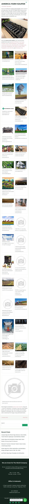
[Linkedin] (19, 502)
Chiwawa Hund (4, 43)
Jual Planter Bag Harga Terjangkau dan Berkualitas (12, 453)
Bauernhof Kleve (15, 42)
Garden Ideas (21, 46)
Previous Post (4, 417)
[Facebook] (10, 502)
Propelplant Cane (5, 48)
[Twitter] (13, 502)
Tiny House (21, 42)
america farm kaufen (17, 406)
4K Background (22, 45)
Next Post (25, 417)
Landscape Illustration (6, 45)
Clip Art (11, 48)
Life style (4, 6)
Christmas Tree (19, 48)
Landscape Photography (6, 46)
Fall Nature (15, 46)
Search (3, 423)
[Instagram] (16, 502)
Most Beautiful (15, 45)
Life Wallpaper (20, 43)
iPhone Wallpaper (13, 43)
